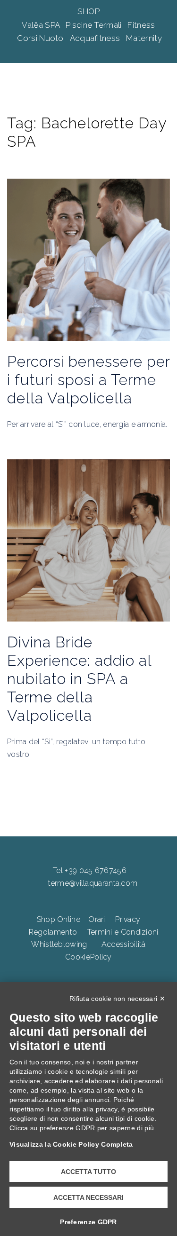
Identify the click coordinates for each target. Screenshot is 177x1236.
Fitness (141, 25)
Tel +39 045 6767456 (89, 870)
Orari (96, 919)
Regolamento (53, 932)
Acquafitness (96, 38)
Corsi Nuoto (41, 38)
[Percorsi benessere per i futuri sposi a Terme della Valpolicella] (88, 259)
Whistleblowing (59, 944)
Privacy (127, 919)
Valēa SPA (41, 25)
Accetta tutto (88, 1171)
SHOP (88, 11)
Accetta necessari (88, 1197)
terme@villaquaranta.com (93, 883)
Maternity (144, 38)
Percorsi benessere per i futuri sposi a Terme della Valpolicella (88, 380)
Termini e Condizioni (123, 932)
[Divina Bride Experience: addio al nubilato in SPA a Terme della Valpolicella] (88, 539)
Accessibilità (123, 944)
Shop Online (58, 919)
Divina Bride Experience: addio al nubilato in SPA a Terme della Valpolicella (79, 678)
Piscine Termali (95, 25)
